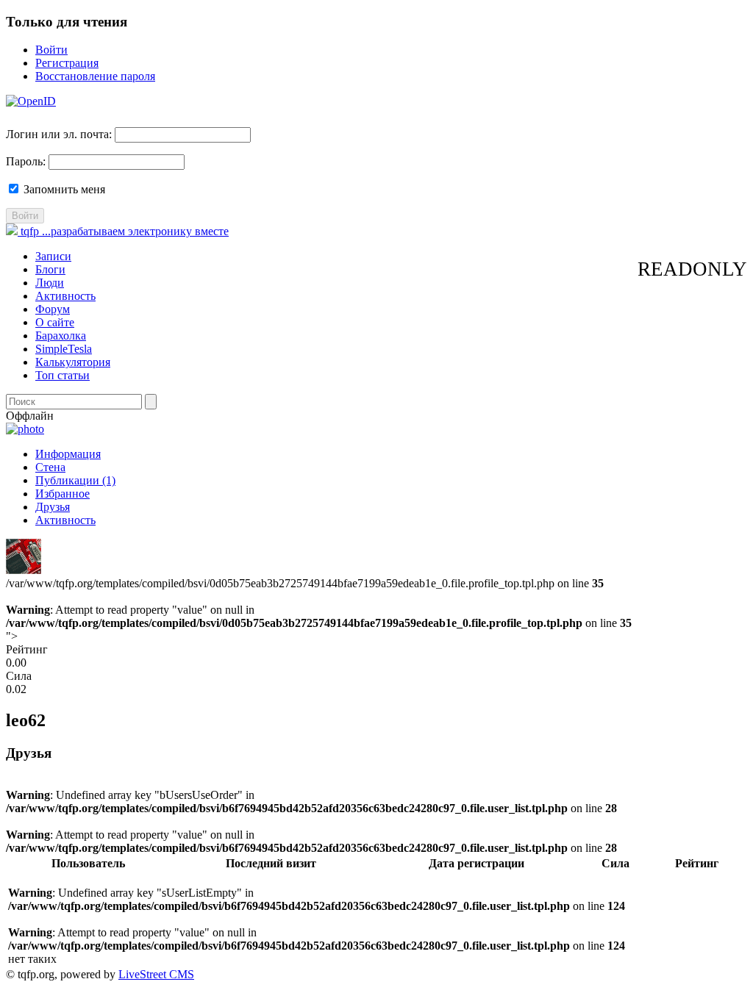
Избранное (62, 493)
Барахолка (60, 335)
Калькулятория (72, 362)
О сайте (54, 322)
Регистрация (67, 63)
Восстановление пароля (95, 76)
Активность (65, 296)
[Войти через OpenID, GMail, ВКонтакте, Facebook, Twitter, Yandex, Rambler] (31, 101)
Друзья (52, 507)
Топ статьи (62, 375)
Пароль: (26, 161)
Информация (68, 454)
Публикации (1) (75, 480)
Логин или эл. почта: (59, 134)
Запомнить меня (63, 189)
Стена (50, 467)
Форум (52, 309)
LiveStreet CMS (156, 974)
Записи (53, 256)
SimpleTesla (63, 349)
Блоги (50, 269)
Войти (51, 49)
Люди (49, 282)
